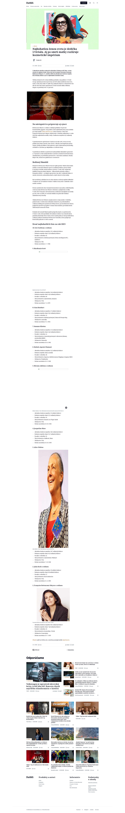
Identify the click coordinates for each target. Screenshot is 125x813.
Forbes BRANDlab (79, 686)
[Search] (93, 3)
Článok (35, 640)
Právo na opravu (91, 791)
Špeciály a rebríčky (47, 6)
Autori (40, 780)
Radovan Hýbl (29, 747)
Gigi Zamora (66, 640)
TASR (27, 691)
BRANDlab (68, 6)
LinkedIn (91, 809)
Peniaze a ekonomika (34, 6)
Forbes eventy (75, 6)
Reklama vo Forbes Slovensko (76, 782)
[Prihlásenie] (90, 3)
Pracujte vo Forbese (74, 784)
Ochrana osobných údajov (92, 786)
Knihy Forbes (82, 6)
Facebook (78, 809)
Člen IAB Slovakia (73, 787)
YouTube (97, 809)
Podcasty (55, 6)
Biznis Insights (61, 6)
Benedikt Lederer (54, 770)
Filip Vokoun (29, 721)
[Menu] (97, 3)
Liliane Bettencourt (47, 131)
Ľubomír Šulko (79, 747)
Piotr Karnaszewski (79, 695)
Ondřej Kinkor (78, 677)
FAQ (71, 785)
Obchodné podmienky (92, 782)
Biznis (27, 6)
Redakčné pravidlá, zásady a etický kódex (92, 789)
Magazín (40, 785)
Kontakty (71, 780)
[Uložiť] (98, 668)
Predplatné (83, 2)
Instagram (86, 809)
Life (41, 6)
